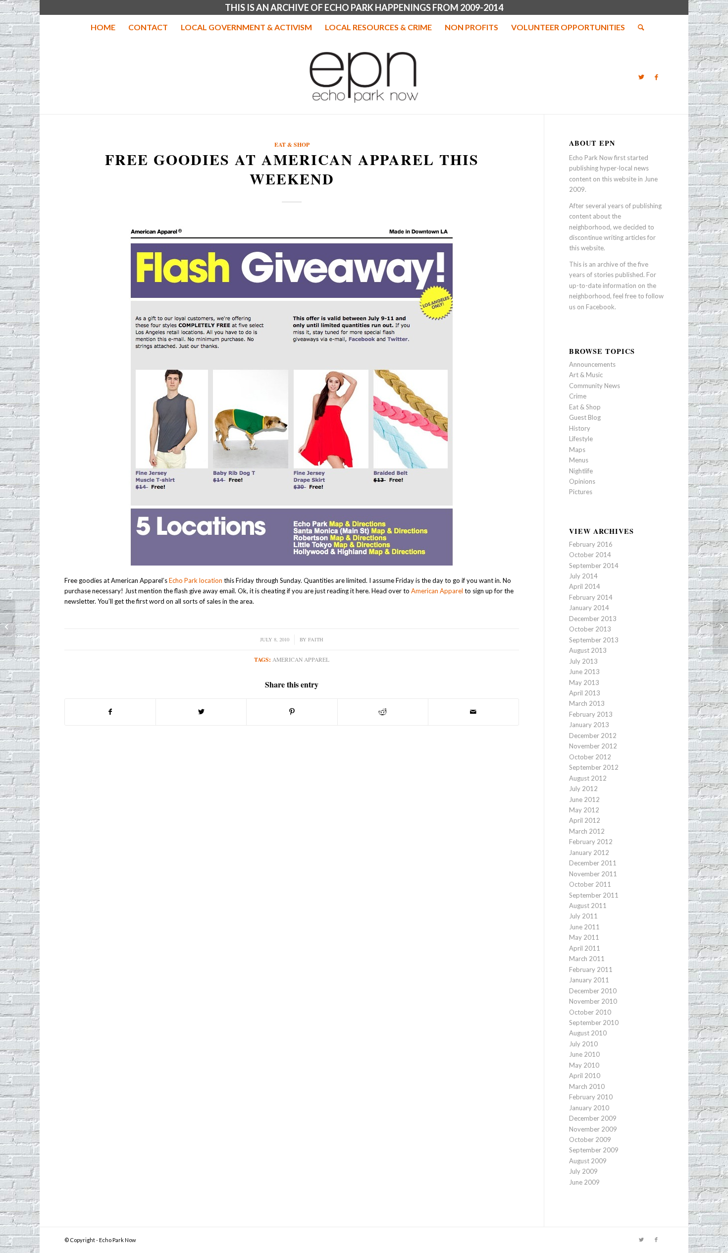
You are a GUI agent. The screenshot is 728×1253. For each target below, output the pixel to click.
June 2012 (584, 799)
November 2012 (593, 746)
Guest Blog (585, 417)
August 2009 (588, 1161)
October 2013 (590, 629)
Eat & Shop (292, 144)
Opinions (582, 481)
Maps (577, 450)
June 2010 (584, 1054)
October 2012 (590, 757)
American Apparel (437, 591)
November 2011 (593, 874)
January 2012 (589, 852)
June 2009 (584, 1182)
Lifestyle (581, 439)
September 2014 (594, 566)
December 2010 (593, 991)
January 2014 (589, 608)
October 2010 (590, 1012)
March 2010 (587, 1086)
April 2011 (584, 948)
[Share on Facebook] (110, 712)
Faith (315, 639)
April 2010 (584, 1076)
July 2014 (583, 576)
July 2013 (583, 661)
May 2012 (584, 810)
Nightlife (581, 471)
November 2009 (593, 1129)
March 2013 (587, 703)
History (579, 428)
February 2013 (591, 714)
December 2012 (593, 736)
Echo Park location (195, 580)
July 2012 (583, 789)
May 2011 (584, 937)
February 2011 (591, 969)
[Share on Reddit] (383, 712)
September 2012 (594, 767)
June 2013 (584, 672)
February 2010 (591, 1097)
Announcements (592, 364)
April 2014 (584, 586)
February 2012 (591, 842)
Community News (594, 386)
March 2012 (587, 831)
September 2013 (594, 640)
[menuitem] (103, 27)
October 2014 (590, 555)
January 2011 (589, 980)
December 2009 (593, 1118)
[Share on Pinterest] (292, 712)
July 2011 (583, 916)
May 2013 (584, 682)
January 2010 (589, 1108)
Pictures (580, 492)
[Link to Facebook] (656, 76)
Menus (578, 460)
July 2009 (583, 1171)
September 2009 (594, 1150)
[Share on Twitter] (201, 712)
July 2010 (583, 1044)
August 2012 (588, 778)
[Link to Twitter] (641, 76)
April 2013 (584, 693)
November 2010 (593, 1001)
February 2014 (591, 597)
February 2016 (591, 544)
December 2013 (593, 619)
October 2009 (590, 1139)
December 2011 (593, 863)
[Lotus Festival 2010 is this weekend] (7, 626)
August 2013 (588, 650)
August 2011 (588, 906)
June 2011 (584, 927)
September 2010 (594, 1022)
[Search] (637, 27)
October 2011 (590, 884)
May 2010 (584, 1065)
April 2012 (584, 820)
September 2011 (594, 895)
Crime (577, 396)
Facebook (600, 307)
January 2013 (589, 725)
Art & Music (586, 375)
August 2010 (588, 1033)
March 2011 (587, 959)
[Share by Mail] (473, 712)
